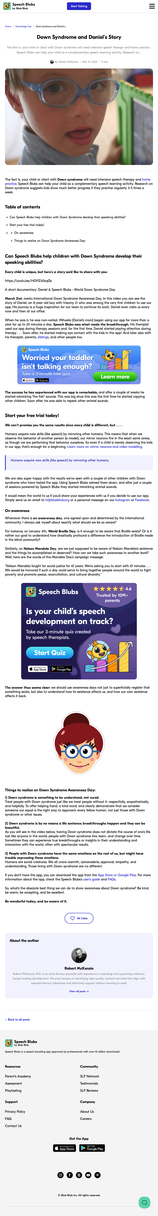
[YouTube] (88, 1174)
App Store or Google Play (117, 875)
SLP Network (89, 1076)
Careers (86, 1119)
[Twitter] (97, 1174)
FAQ (8, 1119)
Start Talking (79, 6)
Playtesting (13, 1091)
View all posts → (79, 991)
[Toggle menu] (152, 6)
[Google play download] (92, 1148)
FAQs (111, 879)
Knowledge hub (23, 26)
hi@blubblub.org (57, 500)
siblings (43, 337)
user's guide (91, 879)
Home (8, 26)
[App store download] (64, 1148)
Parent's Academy (18, 1076)
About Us (87, 1112)
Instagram (122, 500)
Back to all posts (19, 1019)
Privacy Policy (15, 1112)
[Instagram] (60, 1174)
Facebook (142, 500)
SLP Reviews (89, 1091)
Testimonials (89, 1084)
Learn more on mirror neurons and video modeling (104, 447)
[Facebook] (70, 1174)
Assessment (13, 1084)
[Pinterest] (79, 1174)
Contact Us (13, 1126)
